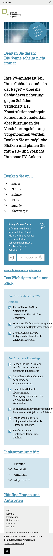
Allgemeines (22, 480)
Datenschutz (12, 520)
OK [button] (7, 551)
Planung (19, 464)
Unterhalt (20, 474)
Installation (21, 469)
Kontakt (10, 514)
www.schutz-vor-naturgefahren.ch (22, 270)
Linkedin (10, 523)
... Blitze (15, 200)
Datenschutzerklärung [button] (15, 544)
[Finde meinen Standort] (12, 257)
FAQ (8, 510)
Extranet (10, 526)
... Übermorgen (19, 211)
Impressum (12, 517)
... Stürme (16, 189)
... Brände (16, 205)
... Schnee (16, 194)
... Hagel (15, 183)
